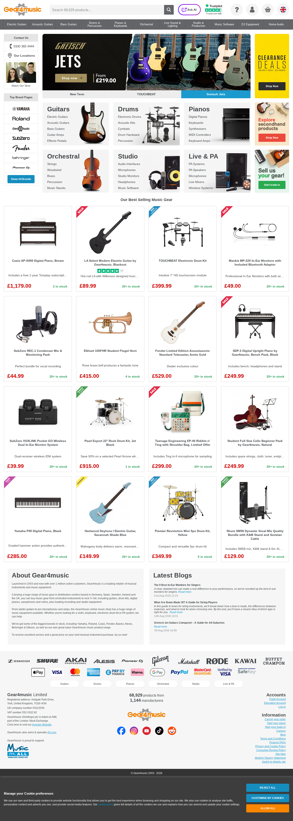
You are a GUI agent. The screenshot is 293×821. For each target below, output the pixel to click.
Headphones (126, 182)
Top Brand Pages (21, 97)
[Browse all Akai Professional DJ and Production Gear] (79, 661)
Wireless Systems (201, 188)
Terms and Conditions (273, 738)
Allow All (267, 808)
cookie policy (105, 804)
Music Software (128, 188)
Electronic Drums (129, 116)
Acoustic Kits (126, 122)
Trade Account (277, 699)
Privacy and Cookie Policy (270, 746)
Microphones (127, 170)
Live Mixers (196, 182)
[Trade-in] (272, 171)
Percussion (125, 140)
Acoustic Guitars (58, 122)
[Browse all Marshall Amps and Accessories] (192, 661)
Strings (52, 164)
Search (169, 10)
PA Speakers (197, 170)
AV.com (52, 732)
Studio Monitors (128, 176)
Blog (283, 734)
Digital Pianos (198, 116)
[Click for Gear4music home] (22, 9)
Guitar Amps (55, 134)
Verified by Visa (224, 672)
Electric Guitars (57, 116)
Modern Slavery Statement (270, 757)
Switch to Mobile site (274, 761)
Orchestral (63, 156)
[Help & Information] (237, 9)
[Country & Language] (283, 9)
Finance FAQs (277, 742)
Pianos (199, 109)
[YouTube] (146, 734)
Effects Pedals (56, 140)
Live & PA (203, 156)
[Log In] (252, 9)
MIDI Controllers (200, 134)
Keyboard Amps (199, 140)
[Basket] (268, 10)
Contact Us (21, 37)
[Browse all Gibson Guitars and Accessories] (164, 661)
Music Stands (56, 188)
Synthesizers (197, 128)
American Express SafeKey (247, 672)
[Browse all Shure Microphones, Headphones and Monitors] (50, 661)
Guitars (58, 109)
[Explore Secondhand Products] (272, 124)
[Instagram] (134, 734)
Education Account (275, 703)
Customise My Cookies (268, 798)
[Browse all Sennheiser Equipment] (22, 661)
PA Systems (197, 164)
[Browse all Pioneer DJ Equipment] (135, 661)
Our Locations (24, 55)
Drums (128, 109)
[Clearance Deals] (272, 66)
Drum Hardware (129, 134)
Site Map (280, 754)
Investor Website (41, 724)
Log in (282, 706)
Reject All (268, 787)
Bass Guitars (56, 128)
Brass (51, 176)
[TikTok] (159, 734)
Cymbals (124, 128)
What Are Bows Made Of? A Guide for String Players (185, 602)
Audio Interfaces (129, 164)
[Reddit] (172, 734)
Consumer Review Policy (271, 750)
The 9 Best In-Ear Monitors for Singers (177, 585)
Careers (281, 730)
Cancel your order (275, 719)
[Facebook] (121, 734)
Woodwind (54, 170)
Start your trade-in (275, 727)
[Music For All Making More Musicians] (18, 751)
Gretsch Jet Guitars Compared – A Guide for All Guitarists (189, 622)
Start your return (276, 723)
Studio (128, 156)
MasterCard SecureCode (203, 672)
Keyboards (196, 122)
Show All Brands (21, 179)
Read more (184, 591)
